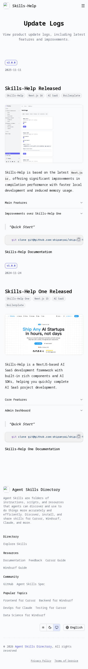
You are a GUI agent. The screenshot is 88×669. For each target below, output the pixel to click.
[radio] (43, 627)
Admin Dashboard (17, 410)
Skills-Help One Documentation (32, 449)
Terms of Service (66, 660)
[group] (50, 627)
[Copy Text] (78, 239)
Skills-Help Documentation (28, 252)
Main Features (16, 203)
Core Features (16, 399)
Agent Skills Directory (33, 646)
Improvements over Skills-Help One (33, 213)
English (76, 627)
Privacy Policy (41, 660)
